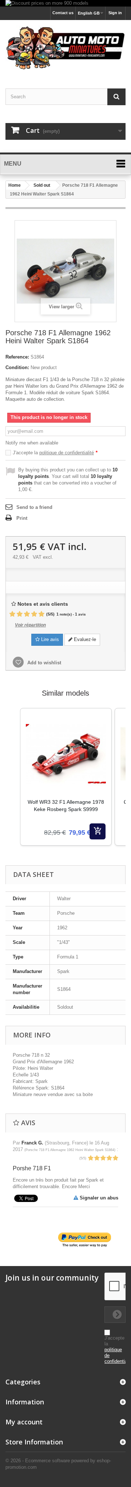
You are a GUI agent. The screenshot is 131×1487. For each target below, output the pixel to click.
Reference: (17, 357)
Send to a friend (34, 507)
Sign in (115, 13)
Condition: (17, 367)
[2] (20, 614)
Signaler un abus (98, 1198)
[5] (41, 614)
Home (14, 185)
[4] (34, 614)
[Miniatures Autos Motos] (65, 47)
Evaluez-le (84, 639)
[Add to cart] (98, 831)
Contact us (63, 13)
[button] (12, 786)
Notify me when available (31, 443)
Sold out (41, 185)
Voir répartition (30, 625)
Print (21, 518)
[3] (27, 614)
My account (24, 1421)
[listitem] (66, 777)
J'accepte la (55, 452)
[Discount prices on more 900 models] (65, 3)
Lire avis (49, 639)
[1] (12, 614)
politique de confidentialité (66, 452)
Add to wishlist (43, 662)
